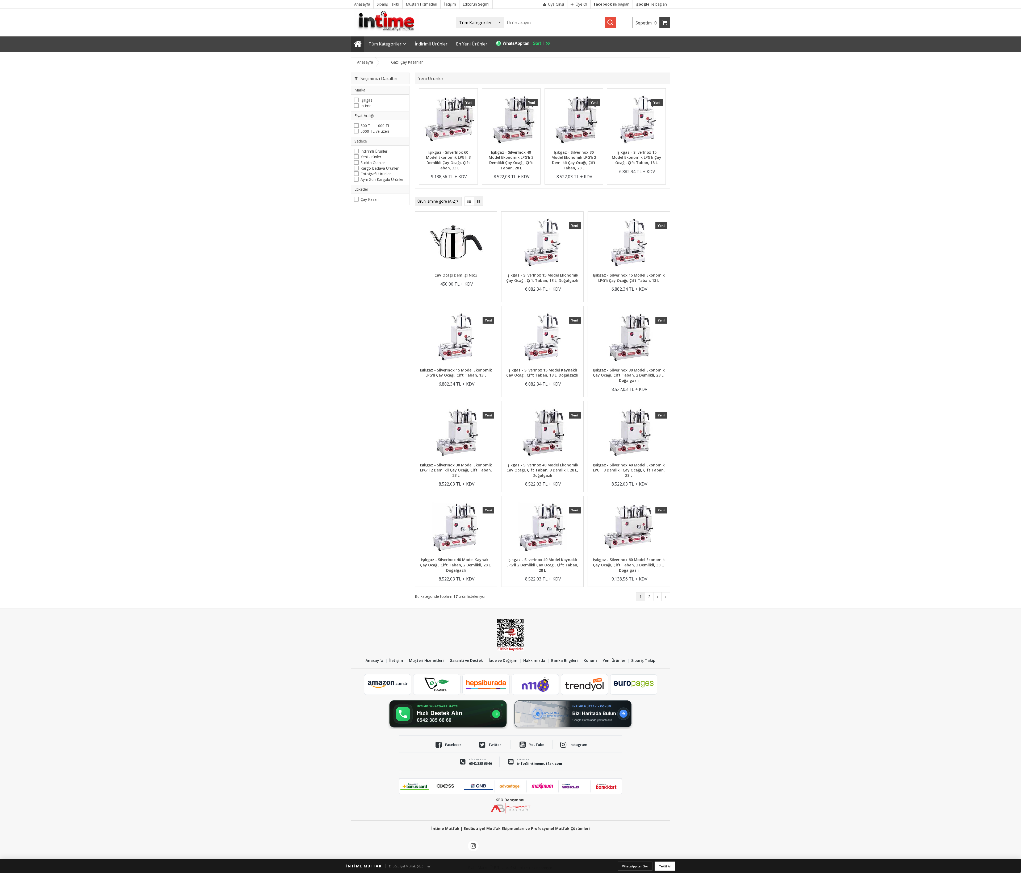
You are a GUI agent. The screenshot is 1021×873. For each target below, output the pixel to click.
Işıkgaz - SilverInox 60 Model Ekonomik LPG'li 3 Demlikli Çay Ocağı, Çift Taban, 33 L (448, 160)
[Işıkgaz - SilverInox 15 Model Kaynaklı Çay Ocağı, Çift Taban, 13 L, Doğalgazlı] (542, 337)
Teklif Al (665, 866)
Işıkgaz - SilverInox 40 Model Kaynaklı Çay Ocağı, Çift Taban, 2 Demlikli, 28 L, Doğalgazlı (456, 565)
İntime (366, 105)
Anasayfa (374, 660)
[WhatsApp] (526, 44)
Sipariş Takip (643, 660)
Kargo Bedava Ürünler (380, 168)
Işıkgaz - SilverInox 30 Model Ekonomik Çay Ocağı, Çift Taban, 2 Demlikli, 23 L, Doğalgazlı (629, 375)
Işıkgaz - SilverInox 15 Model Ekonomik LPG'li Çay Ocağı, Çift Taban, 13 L (636, 157)
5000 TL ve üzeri (375, 131)
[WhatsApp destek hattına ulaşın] (448, 714)
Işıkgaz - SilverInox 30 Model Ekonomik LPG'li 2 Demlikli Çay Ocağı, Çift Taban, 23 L (573, 160)
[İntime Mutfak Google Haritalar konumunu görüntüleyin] (573, 714)
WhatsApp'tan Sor (635, 866)
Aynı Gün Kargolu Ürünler (382, 179)
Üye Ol (581, 4)
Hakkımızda (534, 660)
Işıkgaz (366, 100)
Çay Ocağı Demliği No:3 (455, 275)
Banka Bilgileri (564, 660)
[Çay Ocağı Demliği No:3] (456, 243)
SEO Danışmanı (510, 799)
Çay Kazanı (370, 199)
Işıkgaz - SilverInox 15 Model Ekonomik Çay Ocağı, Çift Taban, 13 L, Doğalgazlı (542, 278)
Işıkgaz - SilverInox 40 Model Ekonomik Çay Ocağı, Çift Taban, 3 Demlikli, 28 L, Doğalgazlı (542, 470)
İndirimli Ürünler (374, 151)
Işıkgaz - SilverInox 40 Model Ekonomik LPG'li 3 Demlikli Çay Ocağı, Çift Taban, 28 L (511, 160)
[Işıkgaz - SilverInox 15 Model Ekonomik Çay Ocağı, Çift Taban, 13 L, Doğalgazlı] (542, 243)
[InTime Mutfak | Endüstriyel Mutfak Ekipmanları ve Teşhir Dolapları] (388, 33)
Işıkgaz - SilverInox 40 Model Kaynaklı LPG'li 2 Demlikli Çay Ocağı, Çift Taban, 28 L (542, 565)
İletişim (396, 660)
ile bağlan (611, 4)
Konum (590, 660)
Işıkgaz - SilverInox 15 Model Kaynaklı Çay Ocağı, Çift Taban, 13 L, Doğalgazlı (542, 372)
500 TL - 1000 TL (375, 125)
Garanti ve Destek (466, 660)
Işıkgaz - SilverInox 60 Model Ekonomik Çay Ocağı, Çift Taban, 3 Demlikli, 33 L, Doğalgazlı (629, 565)
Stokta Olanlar (373, 162)
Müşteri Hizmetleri (426, 660)
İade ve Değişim (503, 660)
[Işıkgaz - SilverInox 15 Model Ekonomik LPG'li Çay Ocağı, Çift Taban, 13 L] (636, 120)
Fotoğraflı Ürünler (376, 173)
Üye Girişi (556, 4)
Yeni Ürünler (371, 156)
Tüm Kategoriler (385, 44)
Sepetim (646, 23)
